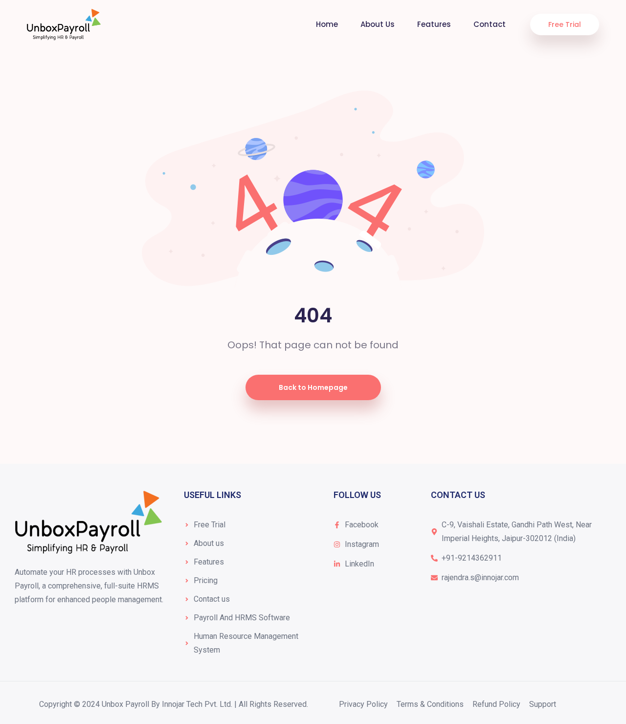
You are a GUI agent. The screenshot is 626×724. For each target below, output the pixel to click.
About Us (377, 24)
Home (327, 24)
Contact (489, 24)
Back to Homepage (313, 387)
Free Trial (564, 24)
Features (434, 24)
